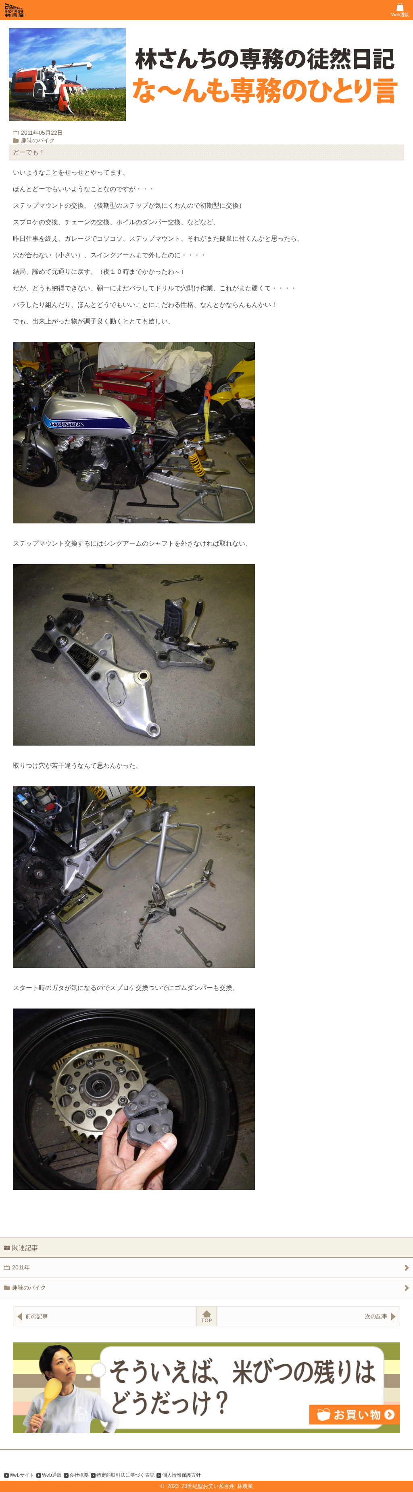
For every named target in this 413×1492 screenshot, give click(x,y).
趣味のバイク (29, 1287)
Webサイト (22, 1475)
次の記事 (376, 1316)
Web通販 (52, 1475)
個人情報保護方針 (181, 1475)
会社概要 (79, 1475)
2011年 (21, 1267)
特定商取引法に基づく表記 (125, 1475)
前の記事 (36, 1316)
